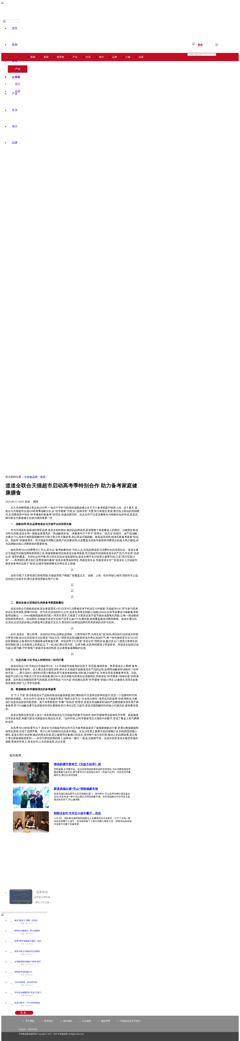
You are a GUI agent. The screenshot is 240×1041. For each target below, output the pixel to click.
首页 (14, 28)
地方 (14, 126)
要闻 (14, 61)
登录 (200, 44)
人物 (127, 57)
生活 (14, 110)
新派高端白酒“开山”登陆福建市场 (76, 788)
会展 (141, 57)
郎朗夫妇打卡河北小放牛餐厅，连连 (77, 813)
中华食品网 (30, 476)
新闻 (14, 44)
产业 (14, 93)
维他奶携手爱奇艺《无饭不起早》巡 (77, 764)
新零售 (16, 77)
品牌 (14, 142)
